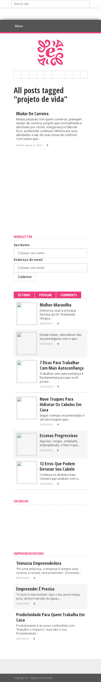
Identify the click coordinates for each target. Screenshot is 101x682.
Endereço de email (28, 260)
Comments (68, 295)
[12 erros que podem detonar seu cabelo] (27, 482)
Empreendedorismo (29, 553)
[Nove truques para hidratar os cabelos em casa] (27, 418)
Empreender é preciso (35, 588)
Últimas (24, 295)
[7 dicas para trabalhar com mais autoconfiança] (27, 381)
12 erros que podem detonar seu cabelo (57, 466)
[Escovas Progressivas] (27, 454)
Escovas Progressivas (59, 435)
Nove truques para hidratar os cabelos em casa (60, 404)
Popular (45, 295)
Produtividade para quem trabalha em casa (50, 617)
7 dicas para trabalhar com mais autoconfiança (62, 365)
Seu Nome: (22, 245)
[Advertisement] (56, 14)
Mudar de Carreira (32, 113)
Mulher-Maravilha (55, 304)
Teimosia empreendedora (38, 563)
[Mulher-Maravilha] (27, 323)
